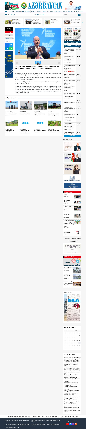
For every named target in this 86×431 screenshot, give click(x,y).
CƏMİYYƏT (60, 11)
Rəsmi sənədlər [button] (19, 11)
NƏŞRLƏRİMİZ (68, 416)
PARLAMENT (27, 11)
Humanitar (34, 416)
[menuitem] (38, 63)
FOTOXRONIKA (66, 11)
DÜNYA (51, 11)
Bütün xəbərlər (77, 45)
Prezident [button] (10, 11)
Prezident (10, 416)
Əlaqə (75, 421)
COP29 (81, 11)
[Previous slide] (17, 63)
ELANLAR (73, 11)
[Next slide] (59, 63)
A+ (9, 41)
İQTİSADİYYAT (39, 11)
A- (7, 41)
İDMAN (55, 11)
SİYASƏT (33, 11)
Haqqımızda (70, 421)
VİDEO (77, 11)
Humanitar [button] (45, 11)
